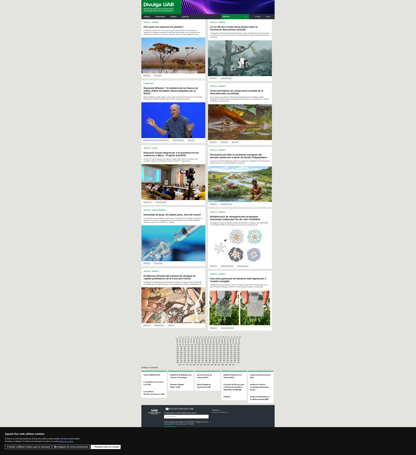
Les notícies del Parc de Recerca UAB (154, 393)
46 (233, 339)
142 (213, 349)
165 (231, 351)
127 (224, 347)
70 (236, 341)
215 (217, 356)
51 (182, 341)
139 (203, 349)
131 (238, 347)
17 (217, 337)
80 (199, 343)
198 (220, 354)
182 (228, 352)
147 (231, 349)
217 (224, 356)
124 (213, 347)
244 (192, 360)
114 (177, 347)
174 (199, 352)
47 (236, 339)
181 (224, 352)
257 (238, 360)
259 (181, 362)
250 (213, 360)
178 (213, 352)
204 (177, 356)
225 (188, 358)
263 (195, 362)
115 (181, 347)
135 (188, 349)
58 (202, 341)
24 (237, 337)
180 (220, 352)
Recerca (147, 75)
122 (206, 347)
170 (185, 352)
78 (194, 343)
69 (233, 341)
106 (213, 345)
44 (227, 339)
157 (203, 351)
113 (238, 345)
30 (188, 339)
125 (217, 347)
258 (177, 362)
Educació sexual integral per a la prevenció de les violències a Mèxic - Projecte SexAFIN (171, 154)
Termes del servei (180, 424)
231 (210, 358)
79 (196, 343)
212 (206, 356)
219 (231, 356)
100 (192, 345)
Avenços (155, 22)
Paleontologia (226, 78)
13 (206, 337)
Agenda (185, 17)
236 (228, 358)
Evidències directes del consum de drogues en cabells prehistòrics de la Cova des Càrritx (170, 277)
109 (224, 345)
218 (228, 356)
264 (199, 362)
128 (228, 347)
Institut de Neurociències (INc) (260, 376)
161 (217, 351)
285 (212, 365)
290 (230, 365)
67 (227, 341)
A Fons (154, 148)
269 (217, 362)
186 (177, 354)
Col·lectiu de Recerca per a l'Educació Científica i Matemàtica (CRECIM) (233, 387)
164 (228, 351)
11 (200, 337)
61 (211, 341)
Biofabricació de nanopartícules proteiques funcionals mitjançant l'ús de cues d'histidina (235, 218)
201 (231, 354)
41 (219, 339)
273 (231, 362)
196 (213, 354)
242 (185, 360)
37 (208, 339)
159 (210, 351)
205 (181, 356)
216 (220, 356)
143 (217, 349)
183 (231, 352)
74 (182, 343)
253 (224, 360)
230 (206, 358)
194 (206, 354)
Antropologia (161, 202)
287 (219, 365)
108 (220, 345)
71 (239, 341)
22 (231, 337)
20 (226, 337)
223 (181, 358)
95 (177, 345)
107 (217, 345)
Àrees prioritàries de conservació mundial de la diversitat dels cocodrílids (236, 92)
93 (236, 343)
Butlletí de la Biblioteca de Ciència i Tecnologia (180, 376)
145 (224, 349)
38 (210, 339)
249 (210, 360)
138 (199, 349)
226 (192, 358)
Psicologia (158, 263)
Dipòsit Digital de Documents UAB (204, 386)
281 (197, 365)
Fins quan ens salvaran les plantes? (163, 27)
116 (185, 347)
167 (238, 351)
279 (190, 365)
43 (225, 339)
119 (195, 347)
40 (216, 339)
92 (233, 343)
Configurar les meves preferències (72, 447)
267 (210, 362)
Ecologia (157, 75)
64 (219, 341)
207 (188, 356)
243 (188, 360)
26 (177, 339)
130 (235, 347)
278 (187, 365)
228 (199, 358)
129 (231, 347)
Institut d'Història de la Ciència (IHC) (232, 376)
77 (191, 343)
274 (235, 362)
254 (228, 360)
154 (192, 351)
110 (228, 345)
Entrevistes (160, 17)
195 (210, 354)
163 (224, 351)
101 (195, 345)
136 (192, 349)
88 (222, 343)
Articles (147, 17)
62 (213, 341)
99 (188, 345)
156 (199, 351)
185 (238, 352)
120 (199, 347)
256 (235, 360)
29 (185, 339)
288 (222, 365)
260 (185, 362)
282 (201, 365)
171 (188, 352)
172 (192, 352)
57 (199, 341)
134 (185, 349)
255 (231, 360)
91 (230, 343)
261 (188, 362)
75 (185, 343)
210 (199, 356)
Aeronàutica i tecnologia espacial (156, 140)
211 (203, 356)
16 (214, 337)
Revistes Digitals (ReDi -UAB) (177, 386)
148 (235, 349)
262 (192, 362)
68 (230, 341)
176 (206, 352)
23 (234, 337)
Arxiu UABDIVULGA (152, 375)
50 (180, 341)
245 (195, 360)
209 (195, 356)
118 (192, 347)
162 (220, 351)
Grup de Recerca (159, 210)
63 (216, 341)
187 (181, 354)
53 (188, 341)
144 (220, 349)
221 (238, 356)
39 (213, 339)
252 (220, 360)
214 (213, 356)
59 (205, 341)
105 (210, 345)
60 (208, 341)
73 (180, 343)
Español (257, 16)
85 (213, 343)
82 (205, 343)
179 (217, 352)
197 (217, 354)
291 (233, 365)
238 (235, 358)
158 (206, 351)
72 (177, 343)
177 (210, 352)
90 (227, 343)
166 (235, 351)
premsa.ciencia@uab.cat (220, 412)
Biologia (191, 140)
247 (203, 360)
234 (220, 358)
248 (206, 360)
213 (210, 356)
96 (180, 345)
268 (213, 362)
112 (235, 345)
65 (222, 341)
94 (239, 343)
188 (185, 354)
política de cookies (66, 441)
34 (199, 339)
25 (240, 337)
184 (235, 352)
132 (177, 349)
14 (209, 337)
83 (208, 343)
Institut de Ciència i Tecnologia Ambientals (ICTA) (259, 387)
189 (188, 354)
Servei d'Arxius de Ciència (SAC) (204, 376)
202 (235, 354)
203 (238, 354)
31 (191, 339)
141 (210, 349)
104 (206, 345)
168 (177, 352)
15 (212, 337)
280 (194, 365)
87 (219, 343)
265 (203, 362)
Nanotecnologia (227, 266)
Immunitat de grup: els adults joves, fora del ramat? (172, 214)
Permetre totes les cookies (107, 447)
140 (206, 349)
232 (213, 358)
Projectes (147, 202)
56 (196, 341)
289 (226, 365)
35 (202, 339)
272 (228, 362)
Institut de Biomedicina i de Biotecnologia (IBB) (260, 398)
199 (224, 354)
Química (171, 325)
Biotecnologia (178, 140)
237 (231, 358)
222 (177, 358)
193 (203, 354)
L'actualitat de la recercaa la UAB (153, 383)
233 (217, 358)
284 (208, 365)
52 (185, 341)
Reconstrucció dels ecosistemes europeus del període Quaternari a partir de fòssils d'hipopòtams (238, 156)
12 (203, 337)
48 (239, 339)
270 (220, 362)
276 (180, 365)
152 (185, 351)
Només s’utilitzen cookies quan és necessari (29, 447)
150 (177, 351)
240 (177, 360)
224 (185, 358)
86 (216, 343)
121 (203, 347)
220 (235, 356)
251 (217, 360)
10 (197, 337)
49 (177, 341)
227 (195, 358)
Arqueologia (159, 325)
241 (181, 360)
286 (215, 365)
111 (231, 345)
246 (199, 360)
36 (205, 339)
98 (186, 345)
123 (210, 347)
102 (199, 345)
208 (192, 356)
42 (222, 339)
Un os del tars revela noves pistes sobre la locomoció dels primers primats (234, 28)
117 (188, 347)
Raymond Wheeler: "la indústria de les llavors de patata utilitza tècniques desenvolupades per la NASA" (171, 91)
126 (220, 347)
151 (181, 351)
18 (220, 337)
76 (188, 343)
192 (199, 354)
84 (211, 343)
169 (181, 352)
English (268, 16)
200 (228, 354)
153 (188, 351)
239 (238, 358)
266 (206, 362)
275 (238, 362)
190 (192, 354)
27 (180, 339)
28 (183, 339)
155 (195, 351)
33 (196, 339)
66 (225, 341)
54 (191, 341)
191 (195, 354)
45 (230, 339)
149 (238, 349)
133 (181, 349)
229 (203, 358)
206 (185, 356)
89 (225, 343)
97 (183, 345)
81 (202, 343)
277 (183, 365)
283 (205, 365)
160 (213, 351)
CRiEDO (226, 397)
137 (195, 349)
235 (224, 358)
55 (194, 341)
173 (195, 352)
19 (223, 337)
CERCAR (225, 17)
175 (203, 352)
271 (224, 362)
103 (203, 345)
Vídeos (173, 17)
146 (228, 349)
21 (228, 337)
